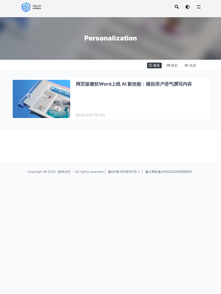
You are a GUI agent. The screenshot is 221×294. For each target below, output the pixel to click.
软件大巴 (64, 172)
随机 (174, 65)
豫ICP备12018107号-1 (124, 172)
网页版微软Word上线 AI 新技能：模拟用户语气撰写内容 (134, 84)
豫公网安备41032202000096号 (168, 172)
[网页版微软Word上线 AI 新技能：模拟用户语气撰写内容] (41, 99)
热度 (192, 65)
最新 (156, 65)
